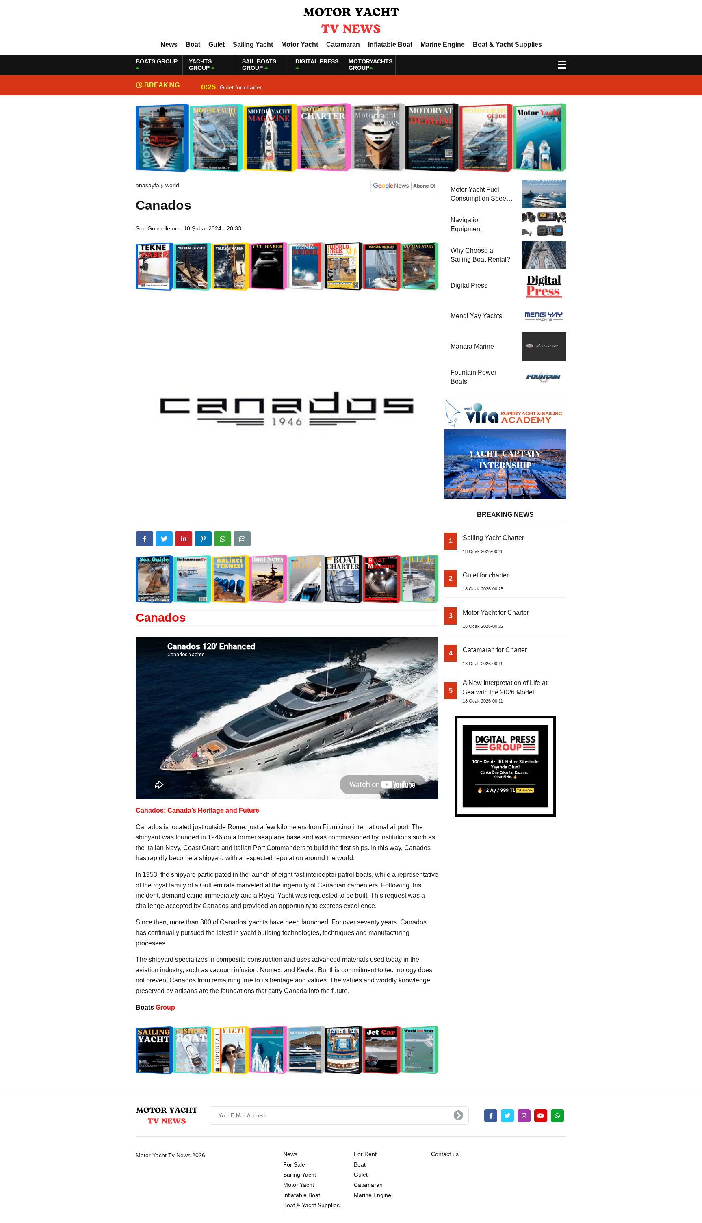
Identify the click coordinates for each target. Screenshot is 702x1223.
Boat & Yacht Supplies (507, 44)
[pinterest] (203, 538)
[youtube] (540, 1115)
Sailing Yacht (253, 44)
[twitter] (164, 538)
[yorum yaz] (242, 538)
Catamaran (343, 44)
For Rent (365, 1154)
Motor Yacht (299, 44)
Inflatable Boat (390, 44)
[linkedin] (184, 538)
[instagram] (524, 1115)
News (169, 44)
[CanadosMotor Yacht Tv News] (351, 20)
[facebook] (145, 538)
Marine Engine (442, 44)
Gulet (216, 44)
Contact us (445, 1154)
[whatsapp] (557, 1115)
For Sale (294, 1164)
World (172, 185)
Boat (193, 44)
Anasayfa (147, 185)
